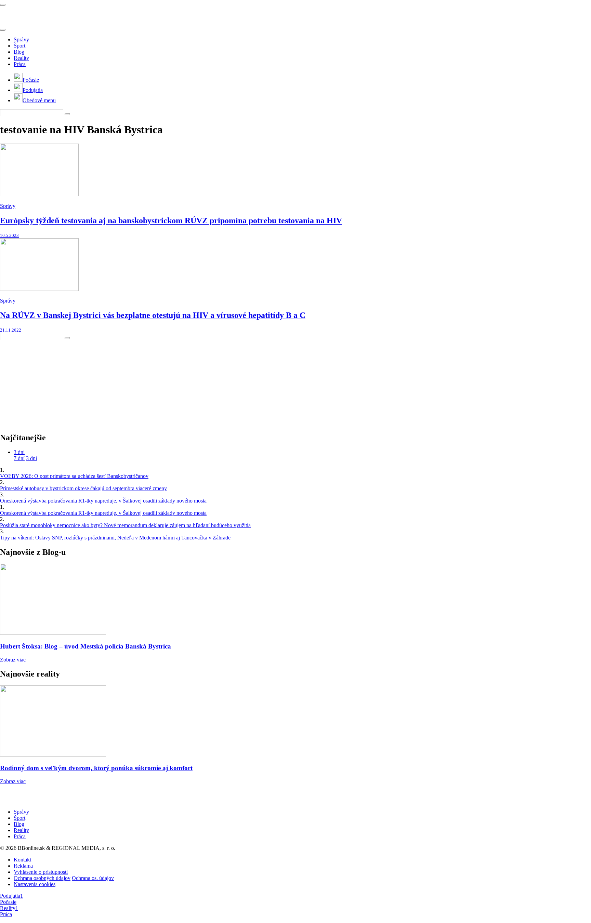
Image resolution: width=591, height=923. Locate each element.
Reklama (23, 866)
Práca (20, 64)
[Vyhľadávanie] (67, 114)
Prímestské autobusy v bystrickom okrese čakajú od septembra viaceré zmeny (83, 488)
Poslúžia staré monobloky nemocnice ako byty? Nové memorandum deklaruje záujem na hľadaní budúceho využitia (125, 525)
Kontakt (22, 859)
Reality (21, 58)
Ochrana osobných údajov (42, 878)
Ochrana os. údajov (93, 878)
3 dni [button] (19, 452)
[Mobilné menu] (2, 5)
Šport (19, 46)
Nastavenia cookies (34, 884)
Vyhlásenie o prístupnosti (41, 872)
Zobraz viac (13, 660)
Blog (19, 52)
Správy (21, 39)
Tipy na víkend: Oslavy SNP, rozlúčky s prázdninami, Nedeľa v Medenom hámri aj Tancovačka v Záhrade (115, 537)
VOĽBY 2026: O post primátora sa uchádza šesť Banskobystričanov (74, 476)
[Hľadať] (2, 30)
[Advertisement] (51, 383)
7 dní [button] (19, 458)
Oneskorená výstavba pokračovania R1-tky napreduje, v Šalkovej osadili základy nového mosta (103, 501)
